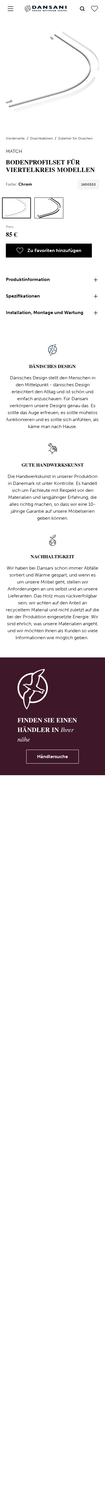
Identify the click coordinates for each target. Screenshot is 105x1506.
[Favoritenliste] (94, 8)
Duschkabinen (42, 138)
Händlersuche (52, 756)
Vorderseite (16, 138)
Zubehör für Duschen (75, 138)
